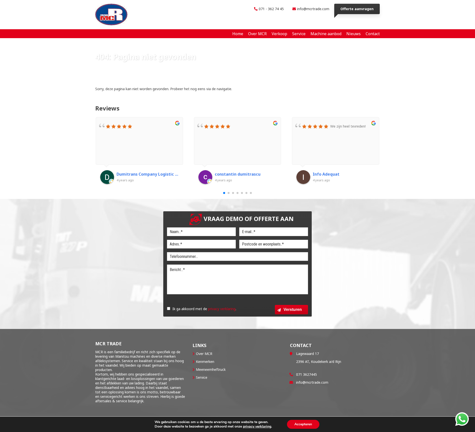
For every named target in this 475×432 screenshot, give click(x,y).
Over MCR (204, 353)
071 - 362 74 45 (271, 8)
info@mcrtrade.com (313, 8)
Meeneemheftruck (211, 369)
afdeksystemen (107, 360)
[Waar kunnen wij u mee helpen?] (462, 419)
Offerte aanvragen (357, 8)
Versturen (293, 309)
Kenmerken (205, 361)
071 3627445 (306, 374)
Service (201, 377)
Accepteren (303, 424)
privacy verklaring (222, 308)
